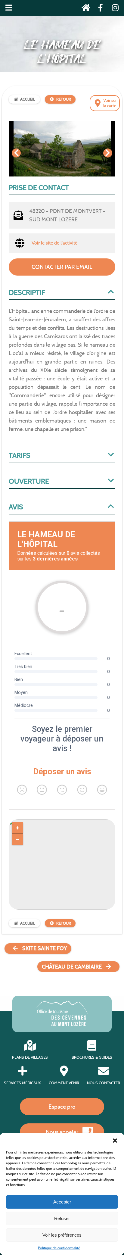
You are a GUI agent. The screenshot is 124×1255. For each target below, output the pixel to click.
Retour (63, 99)
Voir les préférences (62, 1235)
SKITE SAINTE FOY (44, 948)
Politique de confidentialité (59, 1248)
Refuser (62, 1218)
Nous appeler (62, 1131)
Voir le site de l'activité (54, 243)
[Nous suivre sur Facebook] (99, 9)
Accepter (62, 1201)
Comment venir (64, 1083)
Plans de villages (30, 1057)
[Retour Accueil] (84, 9)
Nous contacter (103, 1083)
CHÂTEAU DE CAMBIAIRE (72, 966)
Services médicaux (22, 1083)
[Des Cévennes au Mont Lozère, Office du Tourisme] (62, 1024)
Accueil (27, 99)
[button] (115, 1141)
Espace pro (62, 1106)
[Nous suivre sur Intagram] (113, 9)
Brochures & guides (92, 1057)
